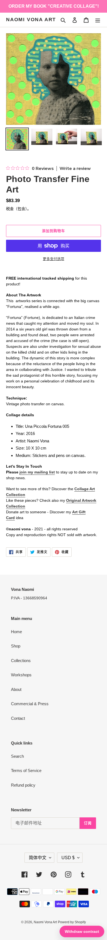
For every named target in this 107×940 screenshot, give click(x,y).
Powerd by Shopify (72, 922)
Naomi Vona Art (31, 19)
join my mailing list (37, 472)
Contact (18, 718)
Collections (21, 660)
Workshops (21, 674)
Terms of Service (26, 770)
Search (17, 756)
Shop (15, 646)
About (16, 689)
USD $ (68, 857)
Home (16, 631)
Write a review (75, 168)
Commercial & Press (30, 703)
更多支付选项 (53, 259)
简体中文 (37, 857)
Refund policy (23, 785)
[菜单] (97, 20)
